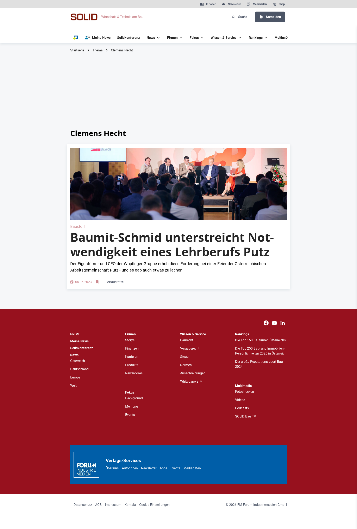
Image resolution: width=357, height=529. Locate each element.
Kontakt (130, 505)
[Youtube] (274, 323)
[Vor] (286, 37)
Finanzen (132, 348)
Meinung (131, 406)
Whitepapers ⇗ (191, 381)
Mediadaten (192, 468)
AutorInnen (130, 468)
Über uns (112, 468)
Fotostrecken (244, 392)
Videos (240, 400)
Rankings (242, 334)
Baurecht (186, 340)
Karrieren (131, 357)
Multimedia (243, 386)
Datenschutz (83, 505)
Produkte (131, 365)
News (74, 355)
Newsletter (148, 468)
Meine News (79, 341)
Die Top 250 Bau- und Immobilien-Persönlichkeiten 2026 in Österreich (260, 350)
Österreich (77, 361)
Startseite (77, 50)
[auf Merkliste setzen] (97, 282)
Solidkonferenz (81, 348)
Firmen (130, 334)
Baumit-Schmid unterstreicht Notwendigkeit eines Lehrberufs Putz (172, 244)
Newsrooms (134, 373)
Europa (75, 377)
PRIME (75, 334)
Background (134, 398)
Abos (163, 468)
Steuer (184, 357)
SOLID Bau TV (245, 416)
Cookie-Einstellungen (154, 505)
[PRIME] (75, 37)
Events (130, 415)
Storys (129, 340)
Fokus (129, 392)
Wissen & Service (193, 334)
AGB (98, 505)
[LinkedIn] (282, 323)
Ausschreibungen (192, 373)
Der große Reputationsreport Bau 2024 (259, 364)
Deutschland (79, 369)
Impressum (113, 505)
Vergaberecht (189, 348)
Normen (186, 365)
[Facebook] (266, 323)
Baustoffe (115, 282)
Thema (97, 50)
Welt (73, 386)
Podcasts (242, 408)
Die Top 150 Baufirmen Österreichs (260, 340)
